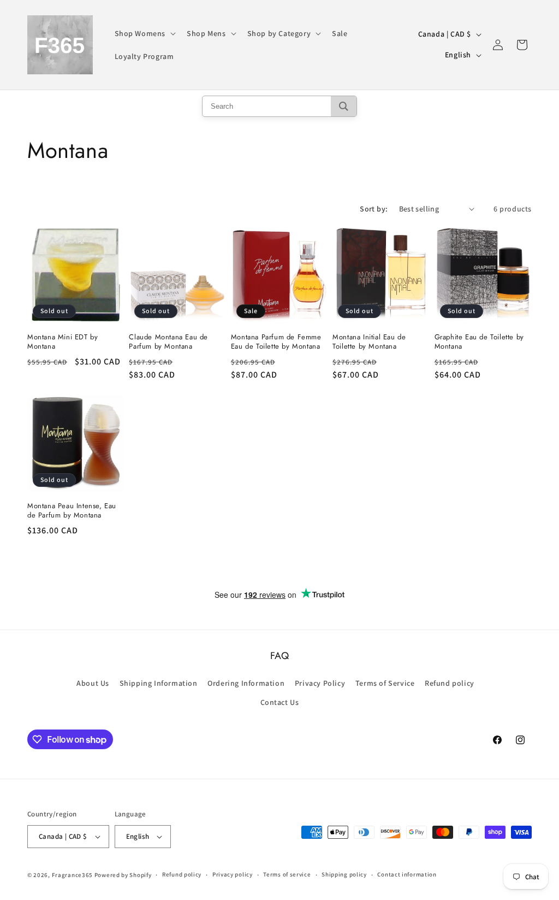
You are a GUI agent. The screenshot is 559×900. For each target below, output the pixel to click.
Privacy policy (232, 874)
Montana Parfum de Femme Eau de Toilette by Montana (276, 342)
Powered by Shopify (123, 875)
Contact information (406, 874)
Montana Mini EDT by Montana (62, 342)
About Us (92, 683)
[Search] (343, 106)
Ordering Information (245, 683)
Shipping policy (344, 874)
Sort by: (374, 209)
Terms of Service (385, 683)
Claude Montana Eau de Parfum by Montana (168, 342)
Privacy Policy (320, 683)
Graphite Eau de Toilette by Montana (479, 342)
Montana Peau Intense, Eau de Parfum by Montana (71, 511)
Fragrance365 (72, 875)
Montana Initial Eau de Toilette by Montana (369, 342)
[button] (144, 33)
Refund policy (449, 683)
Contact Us (279, 702)
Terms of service (287, 874)
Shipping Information (159, 683)
